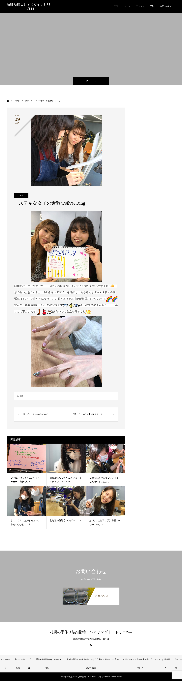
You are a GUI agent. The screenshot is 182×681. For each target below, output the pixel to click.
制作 (21, 195)
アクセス (140, 6)
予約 (152, 6)
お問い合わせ (166, 6)
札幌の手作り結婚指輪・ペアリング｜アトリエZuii (91, 632)
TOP (116, 6)
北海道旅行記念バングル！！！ (66, 520)
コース (127, 6)
